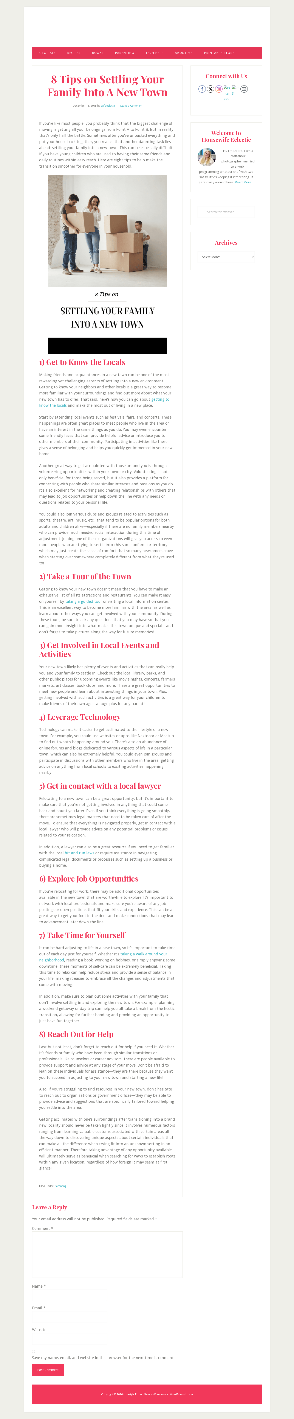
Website (39, 1329)
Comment (42, 1228)
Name (39, 1286)
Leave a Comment (131, 105)
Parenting (60, 1186)
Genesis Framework (156, 1394)
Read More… (244, 182)
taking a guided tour (83, 601)
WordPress (177, 1394)
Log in (189, 1394)
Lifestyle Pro (132, 1394)
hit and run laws (79, 852)
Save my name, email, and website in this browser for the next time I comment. (103, 1357)
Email (38, 1307)
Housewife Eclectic (147, 31)
